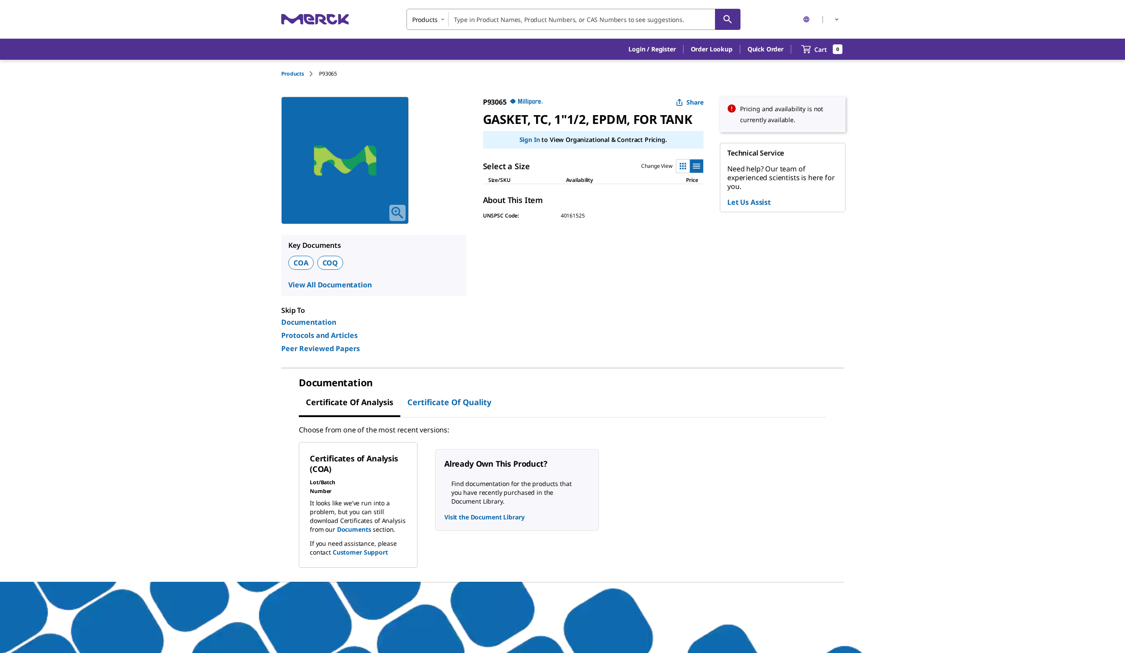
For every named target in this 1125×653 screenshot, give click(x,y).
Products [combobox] (425, 19)
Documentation (308, 322)
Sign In (529, 139)
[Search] (727, 19)
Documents (354, 529)
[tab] (300, 73)
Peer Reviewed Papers (320, 348)
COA (301, 263)
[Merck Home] (315, 19)
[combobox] (573, 19)
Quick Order (766, 49)
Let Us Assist (749, 202)
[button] (651, 49)
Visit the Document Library (484, 517)
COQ (330, 263)
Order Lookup (712, 49)
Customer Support (360, 552)
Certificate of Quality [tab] (449, 402)
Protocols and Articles (319, 335)
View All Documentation (329, 284)
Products (292, 73)
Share (695, 102)
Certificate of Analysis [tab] (349, 402)
